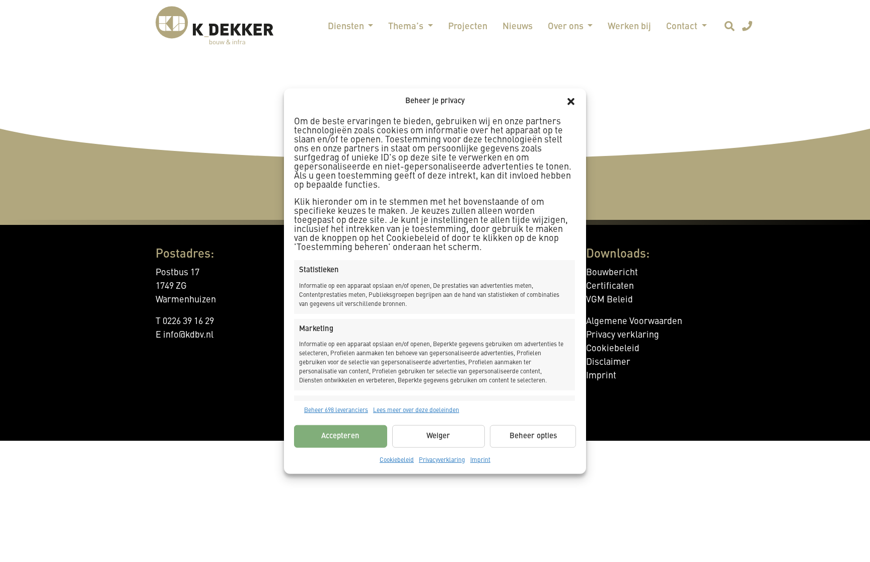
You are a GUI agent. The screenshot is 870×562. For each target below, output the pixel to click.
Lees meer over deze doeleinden (416, 411)
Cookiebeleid (397, 460)
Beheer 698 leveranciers (336, 411)
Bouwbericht (612, 272)
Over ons (567, 26)
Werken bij (629, 26)
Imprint (480, 460)
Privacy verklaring (622, 335)
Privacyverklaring (442, 460)
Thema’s (406, 26)
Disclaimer (608, 362)
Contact (682, 26)
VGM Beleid (609, 299)
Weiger (438, 436)
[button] (571, 102)
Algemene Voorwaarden (634, 321)
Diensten (347, 26)
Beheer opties (533, 436)
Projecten (467, 26)
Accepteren (340, 436)
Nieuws (517, 26)
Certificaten (610, 286)
